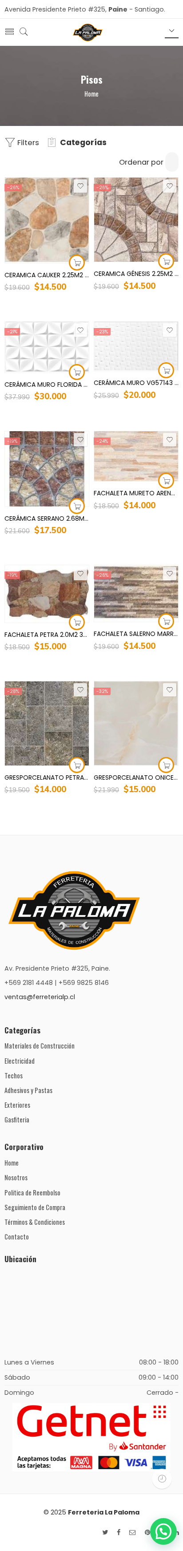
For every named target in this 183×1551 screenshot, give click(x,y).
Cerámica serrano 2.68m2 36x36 (46, 518)
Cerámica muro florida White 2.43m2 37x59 (46, 384)
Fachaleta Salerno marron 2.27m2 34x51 (136, 633)
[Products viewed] (162, 1479)
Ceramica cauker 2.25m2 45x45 (46, 275)
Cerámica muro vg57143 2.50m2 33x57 (136, 382)
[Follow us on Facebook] (118, 1532)
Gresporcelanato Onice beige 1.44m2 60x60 (136, 777)
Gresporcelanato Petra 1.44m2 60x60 (46, 777)
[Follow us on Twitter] (105, 1532)
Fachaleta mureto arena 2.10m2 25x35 (136, 493)
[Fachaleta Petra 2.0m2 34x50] (46, 594)
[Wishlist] (80, 186)
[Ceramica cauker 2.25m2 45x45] (46, 220)
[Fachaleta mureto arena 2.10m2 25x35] (136, 456)
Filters (27, 142)
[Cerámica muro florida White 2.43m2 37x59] (46, 347)
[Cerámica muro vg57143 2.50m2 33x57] (136, 346)
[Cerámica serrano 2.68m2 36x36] (46, 469)
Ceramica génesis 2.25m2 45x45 (136, 273)
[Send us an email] (132, 1532)
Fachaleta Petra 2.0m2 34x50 (46, 634)
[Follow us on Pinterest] (147, 1532)
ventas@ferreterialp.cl (39, 996)
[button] (163, 1531)
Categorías (83, 142)
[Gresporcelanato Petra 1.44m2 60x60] (46, 723)
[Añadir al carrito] (77, 263)
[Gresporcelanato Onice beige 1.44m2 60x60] (136, 723)
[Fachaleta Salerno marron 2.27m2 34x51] (136, 593)
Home (91, 93)
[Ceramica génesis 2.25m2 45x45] (136, 219)
